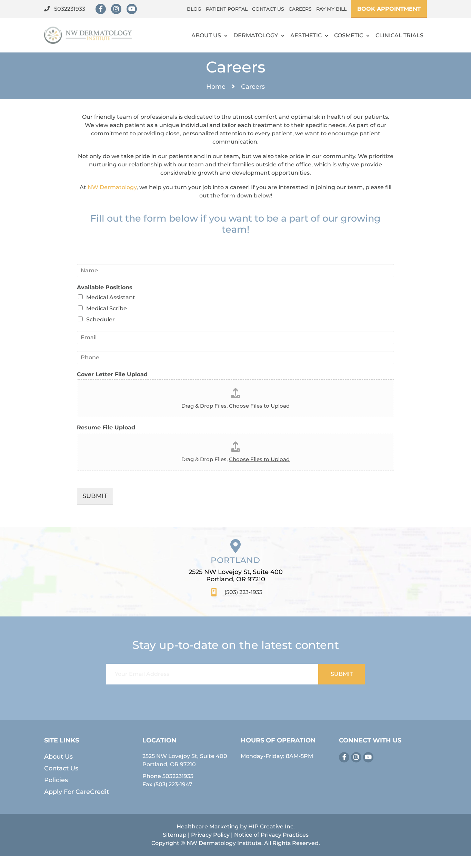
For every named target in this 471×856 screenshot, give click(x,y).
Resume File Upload (106, 427)
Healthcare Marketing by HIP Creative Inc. (236, 826)
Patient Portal (227, 9)
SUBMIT (95, 496)
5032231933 (69, 9)
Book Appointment (389, 9)
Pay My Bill (331, 9)
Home (216, 86)
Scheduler (100, 319)
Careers (300, 9)
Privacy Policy (210, 834)
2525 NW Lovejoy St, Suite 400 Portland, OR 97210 (236, 575)
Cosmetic (348, 35)
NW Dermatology (112, 187)
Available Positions (104, 287)
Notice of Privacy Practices (271, 834)
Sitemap (175, 834)
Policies (56, 780)
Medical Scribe (106, 308)
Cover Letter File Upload (112, 374)
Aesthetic (306, 35)
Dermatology (255, 35)
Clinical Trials (399, 35)
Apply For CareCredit (76, 792)
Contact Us (268, 9)
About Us (206, 35)
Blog (194, 9)
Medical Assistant (110, 297)
